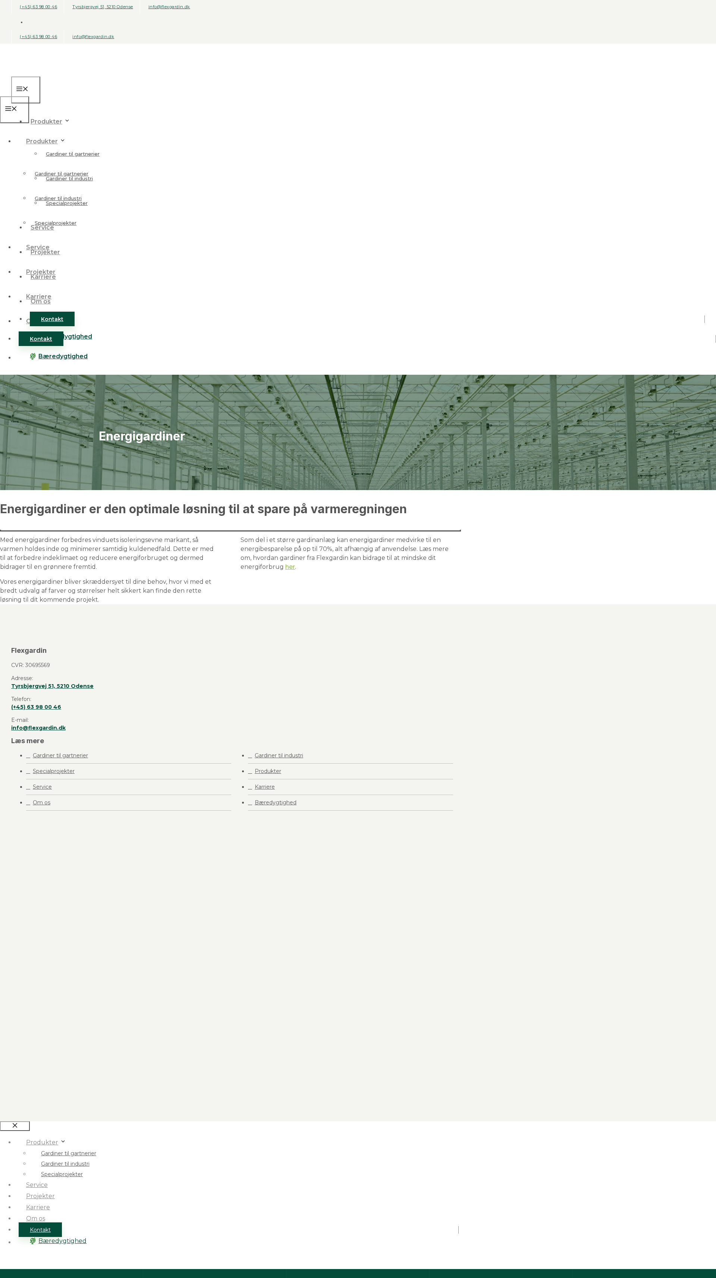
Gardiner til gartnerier (73, 154)
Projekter (41, 271)
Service (38, 247)
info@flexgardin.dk (169, 6)
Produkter (46, 121)
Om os (41, 802)
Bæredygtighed (63, 356)
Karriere (38, 296)
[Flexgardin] (39, 91)
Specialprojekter (55, 223)
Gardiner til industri (58, 198)
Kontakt (52, 319)
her (290, 566)
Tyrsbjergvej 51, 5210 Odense (102, 6)
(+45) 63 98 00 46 (38, 6)
